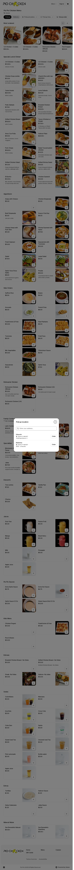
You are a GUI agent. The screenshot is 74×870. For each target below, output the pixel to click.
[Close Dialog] (55, 422)
